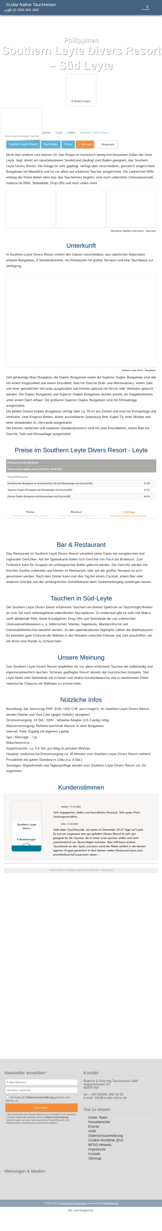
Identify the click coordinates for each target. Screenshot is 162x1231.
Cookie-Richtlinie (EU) (105, 1140)
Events (93, 1127)
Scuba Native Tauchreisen (31, 4)
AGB (92, 1131)
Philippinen (44, 132)
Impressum (97, 1149)
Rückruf (76, 512)
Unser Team (97, 1117)
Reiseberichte (99, 1122)
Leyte (59, 132)
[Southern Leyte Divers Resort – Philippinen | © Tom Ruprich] (31, 226)
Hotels (71, 132)
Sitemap (94, 1158)
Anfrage (84, 144)
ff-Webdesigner (110, 1203)
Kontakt (94, 1154)
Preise (68, 144)
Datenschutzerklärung (105, 1136)
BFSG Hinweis (99, 1145)
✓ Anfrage (128, 512)
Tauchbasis (50, 144)
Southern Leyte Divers (23, 144)
